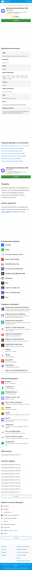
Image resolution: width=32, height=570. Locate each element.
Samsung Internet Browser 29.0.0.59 (10, 470)
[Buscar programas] (27, 1)
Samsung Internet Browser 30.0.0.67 (10, 454)
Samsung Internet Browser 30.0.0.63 (10, 464)
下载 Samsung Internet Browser (9, 158)
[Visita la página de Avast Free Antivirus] (16, 17)
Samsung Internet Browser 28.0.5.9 (10, 473)
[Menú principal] (30, 1)
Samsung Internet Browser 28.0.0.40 (10, 489)
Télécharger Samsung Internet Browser (11, 153)
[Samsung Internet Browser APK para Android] (3, 11)
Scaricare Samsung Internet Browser (11, 161)
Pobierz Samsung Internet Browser (10, 151)
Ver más (16, 496)
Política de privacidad (22, 552)
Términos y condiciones (23, 546)
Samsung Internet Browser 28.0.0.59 (10, 476)
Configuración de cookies (23, 561)
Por (14, 12)
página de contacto (12, 212)
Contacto (3, 549)
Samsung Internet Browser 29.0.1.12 (10, 467)
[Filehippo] (5, 1)
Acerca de (4, 546)
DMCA (18, 558)
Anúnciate (4, 552)
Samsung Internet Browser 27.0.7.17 (10, 492)
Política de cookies (22, 549)
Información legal (21, 555)
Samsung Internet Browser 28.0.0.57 (10, 480)
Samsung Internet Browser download (11, 148)
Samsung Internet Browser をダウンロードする (13, 145)
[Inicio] (1, 5)
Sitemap (3, 555)
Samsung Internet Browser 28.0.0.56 (10, 483)
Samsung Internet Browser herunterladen (12, 156)
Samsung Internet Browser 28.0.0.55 (10, 486)
